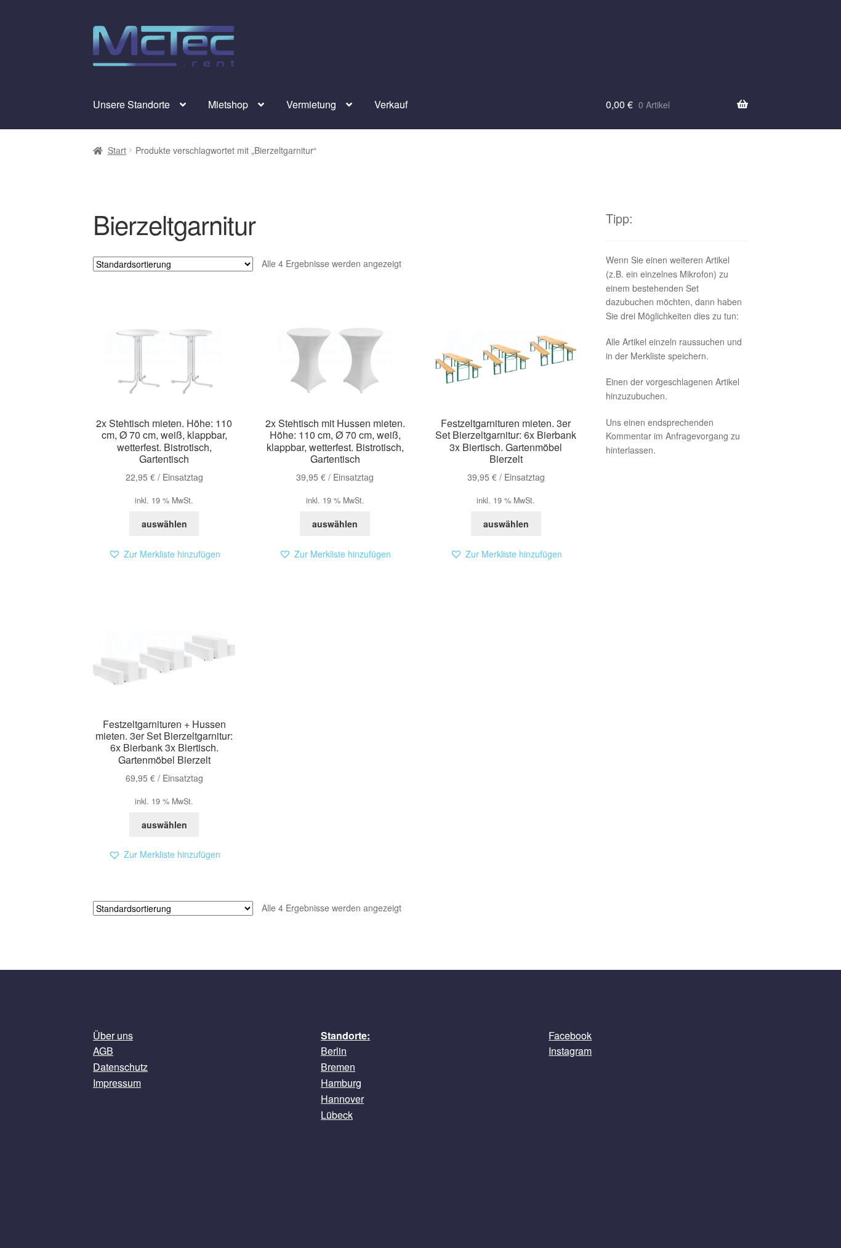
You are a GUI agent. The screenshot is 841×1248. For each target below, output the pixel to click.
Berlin (334, 1051)
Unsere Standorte (131, 104)
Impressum (117, 1083)
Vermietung (311, 104)
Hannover (342, 1099)
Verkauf (391, 104)
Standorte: (345, 1035)
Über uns (113, 1035)
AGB (103, 1051)
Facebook (570, 1035)
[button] (164, 554)
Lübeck (337, 1115)
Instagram (570, 1051)
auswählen (164, 524)
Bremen (338, 1067)
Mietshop (228, 104)
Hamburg (341, 1083)
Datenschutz (120, 1067)
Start (117, 150)
